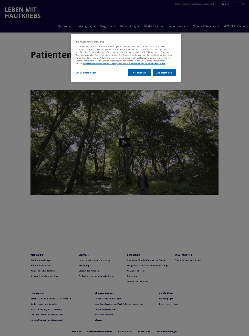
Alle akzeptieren (164, 72)
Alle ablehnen (139, 72)
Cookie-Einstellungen (86, 72)
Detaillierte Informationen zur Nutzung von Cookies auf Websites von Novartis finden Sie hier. (124, 63)
